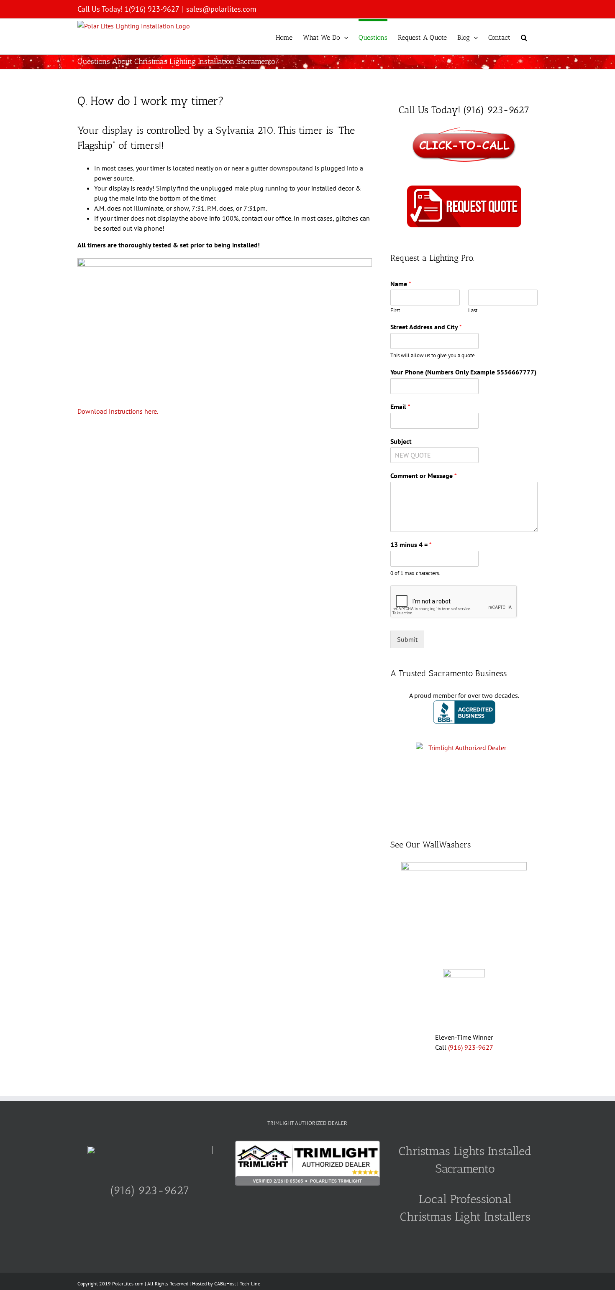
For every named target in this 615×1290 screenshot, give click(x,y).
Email (400, 406)
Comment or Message (423, 475)
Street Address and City (426, 327)
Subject (401, 441)
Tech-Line (250, 1283)
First (395, 310)
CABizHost (225, 1283)
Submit (407, 639)
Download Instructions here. (117, 411)
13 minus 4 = (411, 544)
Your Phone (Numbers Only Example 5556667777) (463, 372)
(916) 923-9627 (470, 1047)
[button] (524, 36)
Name (400, 284)
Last (472, 310)
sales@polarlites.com (221, 9)
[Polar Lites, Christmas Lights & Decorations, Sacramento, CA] (464, 705)
